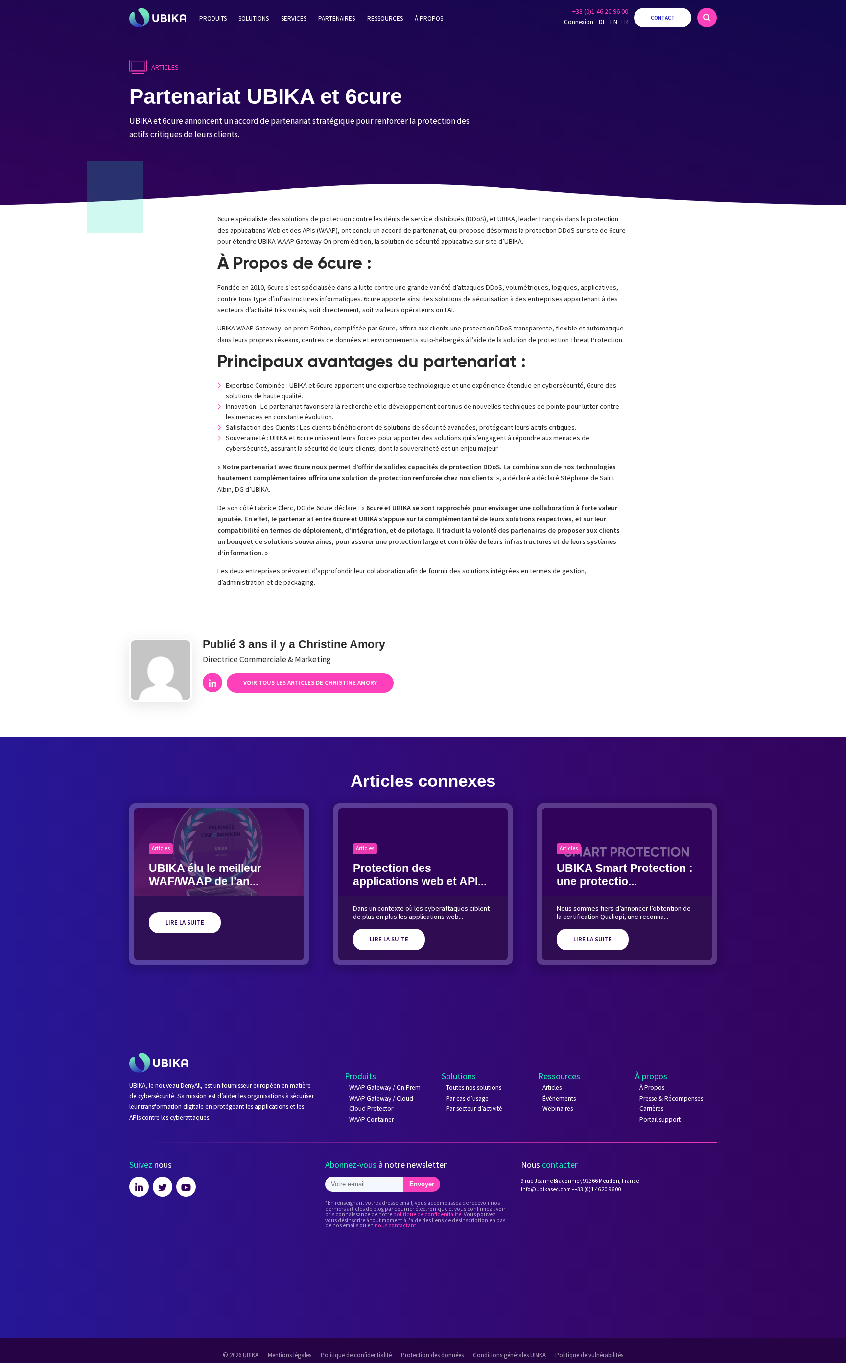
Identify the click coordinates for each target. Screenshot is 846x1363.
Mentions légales (289, 1355)
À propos (429, 18)
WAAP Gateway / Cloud (381, 1098)
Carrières (651, 1108)
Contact (663, 17)
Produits (213, 18)
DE (602, 22)
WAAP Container (371, 1119)
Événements (559, 1098)
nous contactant (395, 1225)
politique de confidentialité (427, 1214)
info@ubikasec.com (546, 1189)
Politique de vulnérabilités (589, 1355)
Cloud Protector (371, 1108)
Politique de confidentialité (356, 1355)
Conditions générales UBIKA (509, 1355)
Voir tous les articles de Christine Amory (310, 683)
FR (624, 22)
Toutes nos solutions (473, 1087)
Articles (552, 1087)
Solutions (253, 18)
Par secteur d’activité (474, 1108)
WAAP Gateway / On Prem (385, 1087)
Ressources (385, 18)
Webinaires (557, 1108)
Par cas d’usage (467, 1098)
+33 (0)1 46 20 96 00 (600, 11)
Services (293, 18)
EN (613, 22)
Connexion (578, 22)
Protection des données (432, 1355)
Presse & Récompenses (671, 1098)
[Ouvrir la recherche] (707, 17)
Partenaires (336, 18)
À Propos (651, 1087)
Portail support (660, 1119)
